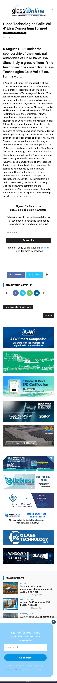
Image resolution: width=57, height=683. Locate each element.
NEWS (6, 33)
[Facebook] (16, 293)
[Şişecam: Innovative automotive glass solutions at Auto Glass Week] (10, 588)
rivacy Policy (14, 669)
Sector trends (18, 33)
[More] (47, 275)
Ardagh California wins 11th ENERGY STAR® (35, 603)
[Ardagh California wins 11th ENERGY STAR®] (10, 604)
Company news (26, 599)
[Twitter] (23, 293)
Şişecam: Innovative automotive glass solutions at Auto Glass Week (36, 589)
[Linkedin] (37, 293)
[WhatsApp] (30, 293)
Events (23, 583)
